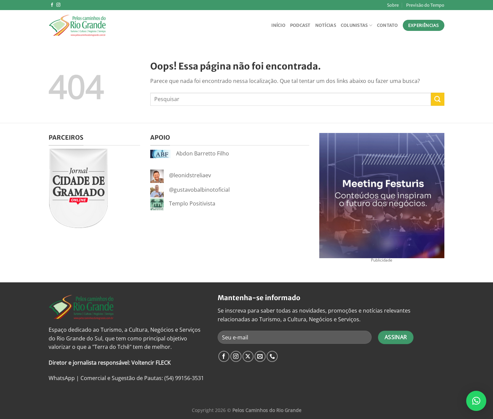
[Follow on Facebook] (52, 5)
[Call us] (272, 356)
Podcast (300, 25)
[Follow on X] (248, 356)
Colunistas (354, 25)
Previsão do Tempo (425, 5)
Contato (387, 25)
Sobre (393, 5)
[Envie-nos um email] (260, 356)
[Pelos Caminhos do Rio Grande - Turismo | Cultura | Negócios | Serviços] (82, 25)
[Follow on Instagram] (58, 5)
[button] (476, 401)
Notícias (325, 25)
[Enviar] (437, 99)
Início (278, 25)
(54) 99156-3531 (184, 378)
